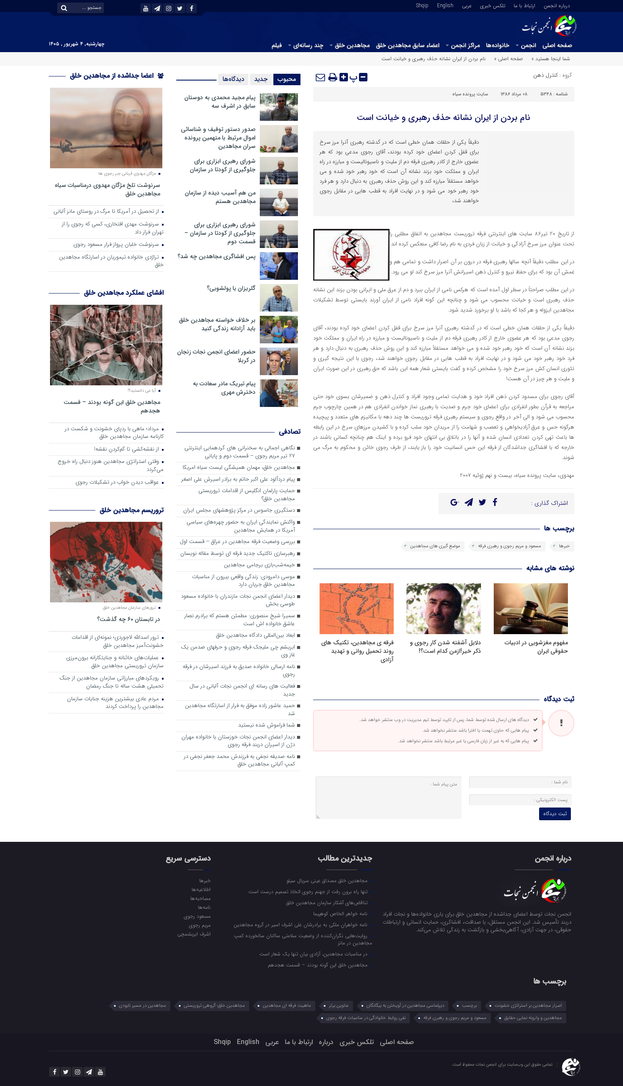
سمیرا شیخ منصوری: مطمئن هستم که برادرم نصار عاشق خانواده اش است (239, 620)
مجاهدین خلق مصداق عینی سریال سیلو (327, 880)
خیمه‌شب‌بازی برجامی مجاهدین (259, 565)
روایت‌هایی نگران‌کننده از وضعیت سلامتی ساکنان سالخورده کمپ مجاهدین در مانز (303, 939)
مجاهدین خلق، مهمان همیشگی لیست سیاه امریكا (239, 468)
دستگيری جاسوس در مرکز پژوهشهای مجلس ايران (239, 511)
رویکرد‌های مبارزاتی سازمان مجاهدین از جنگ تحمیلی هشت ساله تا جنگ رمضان (111, 682)
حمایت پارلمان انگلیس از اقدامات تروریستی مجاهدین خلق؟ (246, 495)
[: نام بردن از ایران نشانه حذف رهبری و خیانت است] (321, 77)
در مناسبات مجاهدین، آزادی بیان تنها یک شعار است (314, 954)
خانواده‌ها (497, 45)
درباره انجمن (557, 5)
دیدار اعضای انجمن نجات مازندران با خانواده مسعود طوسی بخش (238, 601)
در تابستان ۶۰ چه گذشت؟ (128, 619)
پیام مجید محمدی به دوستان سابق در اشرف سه (220, 102)
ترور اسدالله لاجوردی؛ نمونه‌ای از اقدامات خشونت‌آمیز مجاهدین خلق (118, 642)
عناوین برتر (339, 1005)
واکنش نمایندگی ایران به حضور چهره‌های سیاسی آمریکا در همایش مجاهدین (240, 526)
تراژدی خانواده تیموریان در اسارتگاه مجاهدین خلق (111, 261)
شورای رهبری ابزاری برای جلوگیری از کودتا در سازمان (223, 165)
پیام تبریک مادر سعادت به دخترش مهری (224, 388)
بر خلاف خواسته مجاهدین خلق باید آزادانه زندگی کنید (217, 324)
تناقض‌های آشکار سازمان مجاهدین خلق (327, 902)
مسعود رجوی (197, 916)
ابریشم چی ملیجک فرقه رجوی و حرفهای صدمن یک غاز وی (238, 651)
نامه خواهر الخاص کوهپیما (341, 913)
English (445, 5)
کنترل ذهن (545, 75)
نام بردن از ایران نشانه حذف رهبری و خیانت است (443, 117)
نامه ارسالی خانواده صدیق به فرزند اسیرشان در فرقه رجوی (239, 671)
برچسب (469, 1005)
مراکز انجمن (465, 45)
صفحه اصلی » (508, 59)
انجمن (528, 45)
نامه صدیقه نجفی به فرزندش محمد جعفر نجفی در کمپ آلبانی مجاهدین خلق (239, 761)
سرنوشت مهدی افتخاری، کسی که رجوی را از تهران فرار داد (113, 228)
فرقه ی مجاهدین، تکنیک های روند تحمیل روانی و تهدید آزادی (357, 651)
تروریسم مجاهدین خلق (132, 510)
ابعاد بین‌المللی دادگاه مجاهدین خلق (255, 636)
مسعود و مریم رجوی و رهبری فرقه (509, 546)
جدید (260, 79)
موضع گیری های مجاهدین (435, 546)
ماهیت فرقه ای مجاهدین (287, 1005)
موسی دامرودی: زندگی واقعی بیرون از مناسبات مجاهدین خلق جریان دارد (243, 581)
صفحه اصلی (557, 45)
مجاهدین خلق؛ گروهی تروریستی (214, 1005)
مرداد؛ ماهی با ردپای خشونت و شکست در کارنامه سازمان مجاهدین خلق (114, 433)
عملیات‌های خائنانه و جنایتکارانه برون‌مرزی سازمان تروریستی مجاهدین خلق (115, 662)
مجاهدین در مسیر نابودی (142, 1005)
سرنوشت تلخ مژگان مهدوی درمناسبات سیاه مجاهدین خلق (107, 189)
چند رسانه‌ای (308, 45)
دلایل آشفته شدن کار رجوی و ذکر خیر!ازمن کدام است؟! (445, 647)
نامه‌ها (204, 907)
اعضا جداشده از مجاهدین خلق (113, 75)
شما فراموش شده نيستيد (266, 725)
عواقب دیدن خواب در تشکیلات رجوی (118, 483)
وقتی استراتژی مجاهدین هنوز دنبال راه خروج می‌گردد (111, 466)
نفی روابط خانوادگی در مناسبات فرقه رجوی (366, 1018)
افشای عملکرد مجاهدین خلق (124, 292)
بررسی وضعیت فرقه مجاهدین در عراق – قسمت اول (237, 542)
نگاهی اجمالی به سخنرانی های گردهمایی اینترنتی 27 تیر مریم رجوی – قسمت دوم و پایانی (239, 452)
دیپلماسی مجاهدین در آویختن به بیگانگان (405, 1005)
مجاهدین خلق (352, 45)
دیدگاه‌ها (233, 79)
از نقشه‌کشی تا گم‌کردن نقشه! (127, 450)
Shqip (422, 5)
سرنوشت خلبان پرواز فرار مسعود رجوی (117, 245)
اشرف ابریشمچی (193, 934)
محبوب (287, 79)
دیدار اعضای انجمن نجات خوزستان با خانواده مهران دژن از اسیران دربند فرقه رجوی (238, 741)
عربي (467, 5)
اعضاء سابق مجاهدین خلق (407, 45)
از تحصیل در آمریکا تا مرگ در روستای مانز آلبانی (107, 212)
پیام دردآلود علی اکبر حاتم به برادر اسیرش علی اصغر (238, 480)
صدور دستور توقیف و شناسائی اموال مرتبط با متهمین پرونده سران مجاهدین (218, 138)
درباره (326, 1042)
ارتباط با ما (524, 5)
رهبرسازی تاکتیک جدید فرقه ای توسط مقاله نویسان (237, 554)
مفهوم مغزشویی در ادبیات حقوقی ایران (536, 647)
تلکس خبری (492, 5)
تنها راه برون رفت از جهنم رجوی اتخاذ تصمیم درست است (308, 891)
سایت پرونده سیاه (470, 94)
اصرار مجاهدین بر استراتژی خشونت (528, 1005)
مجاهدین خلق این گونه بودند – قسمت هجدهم (112, 406)
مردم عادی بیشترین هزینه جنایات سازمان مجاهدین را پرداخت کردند (115, 703)
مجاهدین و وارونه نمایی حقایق (533, 1018)
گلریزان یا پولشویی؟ (231, 288)
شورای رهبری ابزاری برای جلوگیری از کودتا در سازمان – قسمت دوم (220, 233)
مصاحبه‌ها (200, 898)
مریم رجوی (199, 925)
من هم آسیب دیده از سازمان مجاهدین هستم (220, 197)
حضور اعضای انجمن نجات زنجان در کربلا (216, 356)
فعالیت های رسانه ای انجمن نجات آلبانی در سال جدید (242, 690)
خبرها (564, 546)
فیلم (277, 45)
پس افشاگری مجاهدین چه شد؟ (217, 256)
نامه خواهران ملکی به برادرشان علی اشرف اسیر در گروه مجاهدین (301, 924)
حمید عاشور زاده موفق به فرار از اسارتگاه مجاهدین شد (240, 710)
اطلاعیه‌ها (201, 889)
